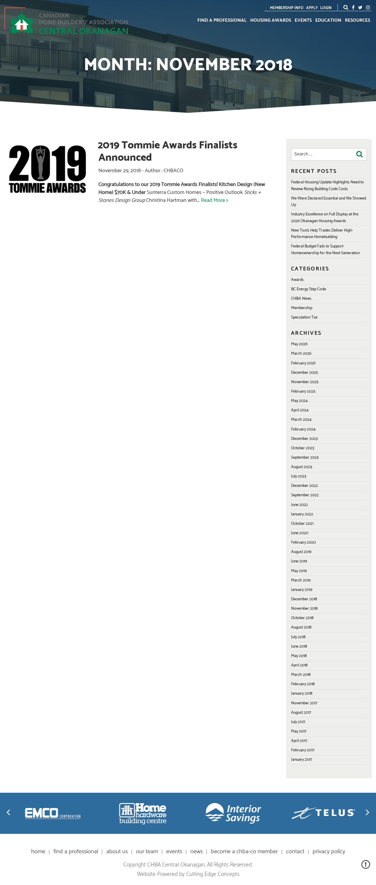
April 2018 (299, 665)
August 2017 (301, 712)
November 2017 (304, 703)
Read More (213, 200)
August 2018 (301, 627)
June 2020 (299, 533)
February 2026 (303, 363)
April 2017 (299, 741)
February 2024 (303, 429)
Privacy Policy (329, 851)
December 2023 (304, 438)
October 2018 (302, 618)
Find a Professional (222, 20)
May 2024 (299, 401)
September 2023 (304, 457)
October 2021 (302, 523)
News (196, 851)
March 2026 (301, 353)
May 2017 (298, 731)
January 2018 (301, 693)
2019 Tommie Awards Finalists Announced (167, 151)
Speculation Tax (304, 317)
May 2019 (299, 571)
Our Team (147, 851)
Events (303, 20)
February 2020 (303, 542)
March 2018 (300, 674)
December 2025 (304, 372)
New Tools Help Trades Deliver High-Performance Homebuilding (322, 233)
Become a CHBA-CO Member (244, 851)
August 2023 (301, 467)
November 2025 (304, 382)
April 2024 (299, 410)
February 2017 (302, 750)
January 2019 (301, 589)
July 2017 (298, 722)
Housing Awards (270, 20)
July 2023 (298, 476)
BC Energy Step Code (308, 289)
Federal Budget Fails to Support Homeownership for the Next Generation (325, 249)
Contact (295, 851)
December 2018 (304, 599)
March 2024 (301, 419)
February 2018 (303, 684)
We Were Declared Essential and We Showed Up (328, 201)
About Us (117, 851)
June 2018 (299, 646)
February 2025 (303, 391)
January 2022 (302, 514)
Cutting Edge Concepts (212, 874)
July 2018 (298, 637)
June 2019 (299, 561)
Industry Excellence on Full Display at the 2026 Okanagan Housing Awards (324, 217)
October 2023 (302, 448)
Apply (312, 8)
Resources (357, 20)
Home (38, 851)
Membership (301, 308)
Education (328, 20)
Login (326, 8)
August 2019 (301, 552)
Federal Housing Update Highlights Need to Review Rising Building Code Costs (327, 185)
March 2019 (300, 580)
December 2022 (304, 485)
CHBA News (301, 298)
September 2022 (305, 495)
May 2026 (299, 344)
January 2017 (301, 759)
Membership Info (286, 8)
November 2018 (304, 608)
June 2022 (299, 505)
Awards (297, 279)
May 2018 (299, 656)
